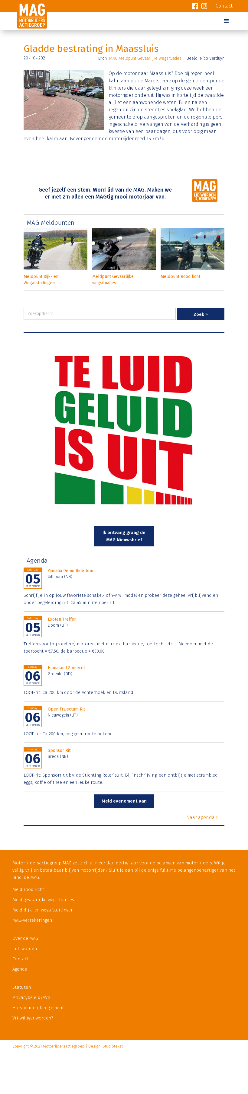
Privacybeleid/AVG (31, 997)
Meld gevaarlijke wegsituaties (43, 899)
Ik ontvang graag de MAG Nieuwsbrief (124, 536)
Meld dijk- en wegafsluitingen (42, 910)
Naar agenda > (202, 817)
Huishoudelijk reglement (38, 1007)
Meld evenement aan (124, 801)
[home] (29, 25)
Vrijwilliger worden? (32, 1018)
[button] (226, 21)
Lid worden (24, 948)
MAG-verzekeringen (32, 920)
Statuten (21, 987)
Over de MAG (25, 938)
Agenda (20, 969)
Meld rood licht (28, 889)
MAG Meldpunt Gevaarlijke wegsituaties (145, 58)
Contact (20, 959)
